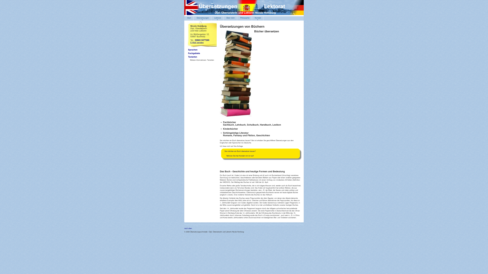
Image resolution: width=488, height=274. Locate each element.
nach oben (188, 228)
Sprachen (192, 49)
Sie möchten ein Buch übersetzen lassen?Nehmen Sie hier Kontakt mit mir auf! (240, 153)
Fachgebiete (194, 53)
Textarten (192, 56)
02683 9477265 (202, 40)
